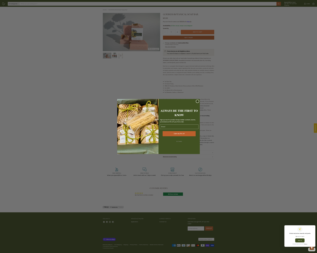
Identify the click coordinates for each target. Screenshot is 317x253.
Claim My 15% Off (179, 134)
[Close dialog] (197, 101)
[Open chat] (312, 248)
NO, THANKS (179, 141)
